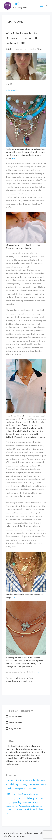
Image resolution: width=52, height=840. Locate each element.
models (42, 803)
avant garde (28, 780)
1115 (16, 4)
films (20, 794)
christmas (33, 784)
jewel (24, 681)
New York (19, 806)
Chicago (24, 784)
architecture (18, 780)
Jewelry (41, 49)
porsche (25, 806)
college (38, 784)
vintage (22, 809)
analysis (8, 780)
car (44, 780)
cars (7, 784)
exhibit (32, 789)
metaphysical (35, 803)
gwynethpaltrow (13, 681)
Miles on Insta (15, 717)
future (24, 794)
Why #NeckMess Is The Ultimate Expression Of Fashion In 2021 (21, 38)
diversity (26, 789)
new (13, 806)
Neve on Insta (15, 723)
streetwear (39, 806)
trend (16, 809)
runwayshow (32, 806)
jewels (31, 681)
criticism (43, 784)
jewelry (17, 802)
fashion (11, 793)
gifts (30, 794)
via (13, 158)
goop (26, 678)
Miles (10, 49)
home (7, 803)
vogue (7, 813)
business (38, 780)
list (29, 803)
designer (19, 789)
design (10, 788)
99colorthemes (18, 836)
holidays (42, 799)
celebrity (18, 678)
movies (8, 806)
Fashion (33, 49)
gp (31, 678)
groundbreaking (10, 799)
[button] (47, 5)
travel (9, 809)
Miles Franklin (12, 91)
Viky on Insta (15, 729)
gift (28, 794)
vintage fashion (35, 809)
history (30, 798)
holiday (37, 799)
